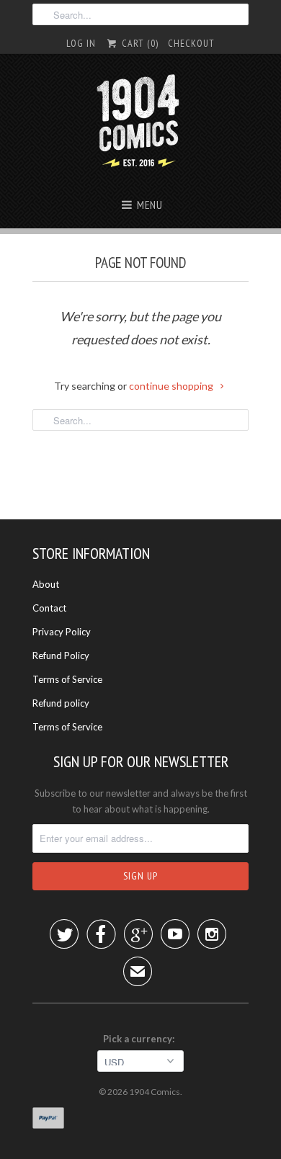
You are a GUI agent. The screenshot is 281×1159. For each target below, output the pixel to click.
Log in (81, 43)
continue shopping (172, 386)
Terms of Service (67, 679)
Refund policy (60, 703)
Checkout (191, 43)
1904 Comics (154, 1091)
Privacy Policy (61, 631)
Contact (49, 608)
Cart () (138, 43)
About (45, 584)
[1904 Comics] (141, 122)
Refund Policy (60, 655)
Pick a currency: (141, 1038)
